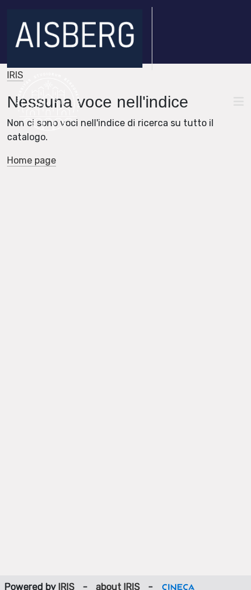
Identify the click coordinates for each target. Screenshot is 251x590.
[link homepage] (79, 38)
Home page (31, 160)
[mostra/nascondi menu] (238, 101)
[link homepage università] (48, 101)
